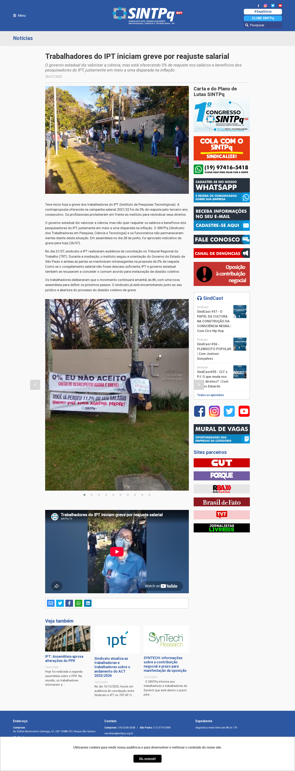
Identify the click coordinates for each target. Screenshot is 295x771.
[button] (84, 495)
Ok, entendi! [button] (147, 758)
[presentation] (35, 385)
